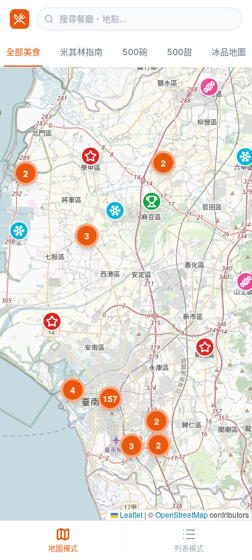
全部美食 (23, 52)
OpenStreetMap (181, 514)
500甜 (179, 52)
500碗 (134, 52)
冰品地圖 (229, 52)
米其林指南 (81, 52)
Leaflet (130, 514)
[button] (209, 87)
